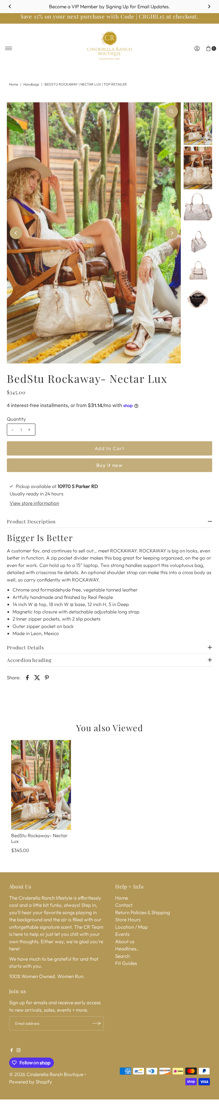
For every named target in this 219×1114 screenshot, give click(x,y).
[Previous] (10, 6)
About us (124, 941)
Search (122, 956)
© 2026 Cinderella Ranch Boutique (46, 1074)
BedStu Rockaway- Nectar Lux (39, 838)
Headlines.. (127, 949)
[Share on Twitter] (37, 677)
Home (13, 84)
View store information (34, 503)
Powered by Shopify (30, 1082)
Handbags (31, 84)
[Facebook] (12, 1050)
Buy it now (109, 465)
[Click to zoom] (171, 111)
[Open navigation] (8, 48)
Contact (124, 905)
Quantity (16, 419)
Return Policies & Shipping (142, 912)
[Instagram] (19, 1050)
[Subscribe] (97, 1023)
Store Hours (128, 919)
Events (122, 934)
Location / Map (131, 927)
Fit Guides (126, 963)
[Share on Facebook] (27, 677)
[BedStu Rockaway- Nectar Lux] (41, 785)
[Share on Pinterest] (46, 677)
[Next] (209, 6)
